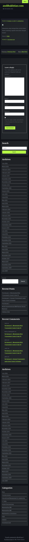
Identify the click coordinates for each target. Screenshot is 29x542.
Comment (8, 76)
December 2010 (6, 265)
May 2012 (4, 246)
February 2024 (6, 170)
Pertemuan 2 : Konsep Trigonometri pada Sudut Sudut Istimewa (14, 299)
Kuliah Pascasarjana (8, 504)
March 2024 (5, 166)
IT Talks (4, 501)
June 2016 (5, 197)
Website (7, 111)
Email (7, 105)
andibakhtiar (20, 21)
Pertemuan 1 (5, 303)
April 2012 (5, 249)
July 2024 (5, 163)
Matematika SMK (7, 510)
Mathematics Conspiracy (9, 513)
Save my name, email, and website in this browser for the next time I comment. (14, 122)
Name (7, 99)
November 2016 (6, 182)
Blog (3, 492)
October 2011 (6, 258)
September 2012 (6, 243)
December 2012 (6, 237)
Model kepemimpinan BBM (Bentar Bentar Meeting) (14, 308)
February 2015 (6, 216)
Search (4, 278)
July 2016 (5, 194)
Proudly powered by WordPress (14, 537)
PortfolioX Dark (8, 540)
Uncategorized (11, 39)
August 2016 (5, 191)
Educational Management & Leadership (13, 498)
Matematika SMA (7, 507)
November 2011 (6, 255)
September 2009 (7, 268)
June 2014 (5, 234)
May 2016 (4, 200)
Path (8, 36)
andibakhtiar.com (13, 5)
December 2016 (6, 179)
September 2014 (6, 225)
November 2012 (6, 240)
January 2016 (6, 213)
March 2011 (5, 262)
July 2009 (5, 271)
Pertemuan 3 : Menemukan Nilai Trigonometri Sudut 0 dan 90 (11, 294)
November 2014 (6, 219)
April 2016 (5, 203)
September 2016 (6, 188)
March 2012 (5, 252)
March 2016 (5, 206)
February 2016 (6, 209)
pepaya (4, 520)
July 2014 (5, 231)
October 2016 (6, 185)
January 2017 (6, 176)
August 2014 (5, 228)
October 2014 (6, 222)
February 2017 (6, 173)
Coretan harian (6, 495)
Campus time (6, 312)
